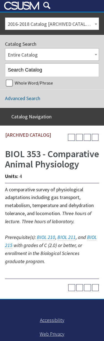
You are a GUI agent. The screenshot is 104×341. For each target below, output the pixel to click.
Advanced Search (22, 98)
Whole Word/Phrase (34, 83)
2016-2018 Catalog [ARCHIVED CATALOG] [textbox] (51, 24)
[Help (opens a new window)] (95, 137)
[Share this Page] (79, 137)
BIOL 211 (66, 237)
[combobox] (52, 23)
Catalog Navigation (31, 116)
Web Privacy (52, 334)
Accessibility (52, 320)
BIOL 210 (46, 237)
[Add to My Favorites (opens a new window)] (71, 137)
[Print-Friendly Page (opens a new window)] (87, 137)
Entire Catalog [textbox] (23, 55)
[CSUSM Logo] (21, 5)
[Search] (92, 70)
